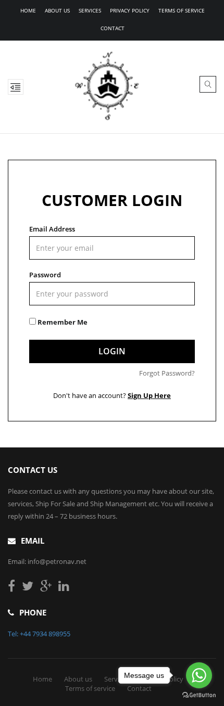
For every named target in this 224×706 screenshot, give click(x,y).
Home (28, 10)
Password (45, 274)
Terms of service (181, 10)
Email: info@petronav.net (47, 561)
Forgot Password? (167, 373)
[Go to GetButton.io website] (199, 695)
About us (57, 10)
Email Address (52, 229)
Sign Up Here (149, 395)
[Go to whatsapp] (199, 675)
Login (112, 351)
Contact (113, 28)
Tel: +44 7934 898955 (39, 633)
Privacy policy (130, 10)
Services (90, 10)
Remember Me (62, 322)
